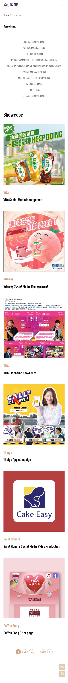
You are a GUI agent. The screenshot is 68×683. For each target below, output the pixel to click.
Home (6, 15)
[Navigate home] (10, 4)
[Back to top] (62, 667)
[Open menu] (63, 5)
